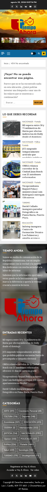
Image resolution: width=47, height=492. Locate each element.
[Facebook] (12, 6)
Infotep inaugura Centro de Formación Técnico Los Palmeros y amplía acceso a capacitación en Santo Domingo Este (33, 235)
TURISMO (26, 202)
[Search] (38, 53)
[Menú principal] (8, 53)
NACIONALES (27, 121)
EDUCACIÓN (27, 223)
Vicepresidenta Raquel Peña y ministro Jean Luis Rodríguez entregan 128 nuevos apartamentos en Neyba (33, 195)
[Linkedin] (21, 6)
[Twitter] (17, 6)
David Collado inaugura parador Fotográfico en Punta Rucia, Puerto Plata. (33, 212)
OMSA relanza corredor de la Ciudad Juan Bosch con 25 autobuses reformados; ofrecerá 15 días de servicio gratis (32, 174)
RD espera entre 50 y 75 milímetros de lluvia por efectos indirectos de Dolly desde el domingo (33, 131)
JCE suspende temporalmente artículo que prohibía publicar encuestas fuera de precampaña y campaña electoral (32, 157)
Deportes (28, 416)
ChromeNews (36, 485)
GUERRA (9, 427)
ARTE (9, 410)
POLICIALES (29, 438)
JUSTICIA (10, 433)
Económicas (12, 422)
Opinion (10, 438)
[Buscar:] (18, 102)
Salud (9, 450)
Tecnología (26, 450)
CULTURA (11, 416)
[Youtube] (30, 6)
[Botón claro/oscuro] (33, 53)
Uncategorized (30, 455)
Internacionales (28, 427)
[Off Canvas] (2, 53)
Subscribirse (44, 53)
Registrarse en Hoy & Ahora (23, 466)
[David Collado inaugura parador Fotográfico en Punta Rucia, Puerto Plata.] (11, 209)
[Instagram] (35, 6)
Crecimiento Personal (30, 410)
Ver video (34, 470)
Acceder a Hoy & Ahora (17, 470)
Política (37, 142)
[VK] (26, 6)
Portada (38, 121)
